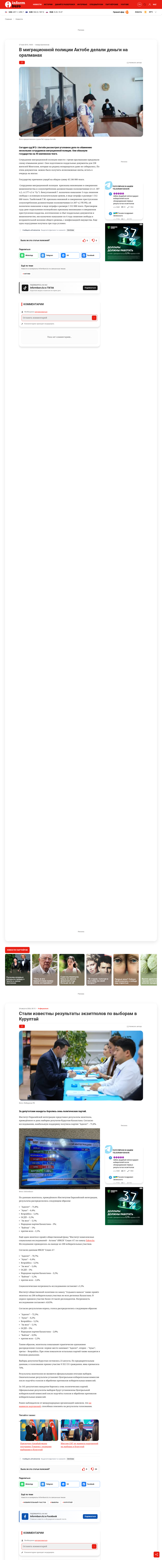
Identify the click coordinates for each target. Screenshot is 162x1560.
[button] (146, 12)
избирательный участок (35, 1502)
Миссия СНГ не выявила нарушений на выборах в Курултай (79, 1445)
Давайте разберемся (65, 4)
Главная (8, 19)
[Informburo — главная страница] (15, 4)
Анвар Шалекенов (42, 45)
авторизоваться (41, 312)
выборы (55, 1502)
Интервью (82, 4)
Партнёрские (112, 4)
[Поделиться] (156, 1554)
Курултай (68, 1502)
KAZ (154, 4)
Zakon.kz (90, 1240)
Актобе (27, 274)
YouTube (125, 4)
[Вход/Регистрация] (149, 4)
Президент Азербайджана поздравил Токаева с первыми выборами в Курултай (36, 1446)
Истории (48, 4)
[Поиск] (144, 4)
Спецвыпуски (96, 4)
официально (43, 1008)
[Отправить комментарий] (94, 318)
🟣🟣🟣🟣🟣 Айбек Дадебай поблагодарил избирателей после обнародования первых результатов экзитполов (125, 198)
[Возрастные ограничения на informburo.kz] (139, 4)
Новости (37, 4)
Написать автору (135, 63)
